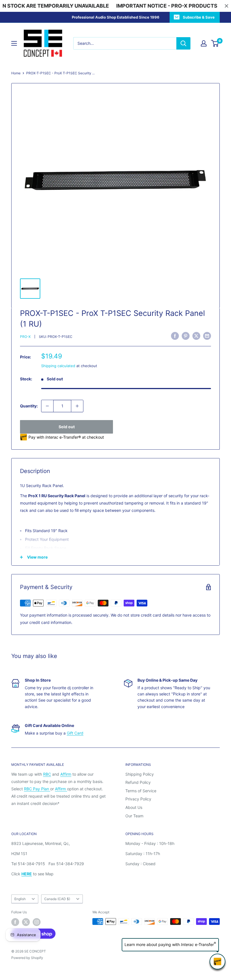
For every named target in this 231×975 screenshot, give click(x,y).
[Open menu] (14, 43)
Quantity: (29, 405)
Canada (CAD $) (57, 899)
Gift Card (75, 733)
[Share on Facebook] (175, 336)
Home (16, 73)
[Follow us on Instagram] (37, 922)
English (20, 899)
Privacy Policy (138, 798)
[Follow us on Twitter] (26, 922)
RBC (47, 774)
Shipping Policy (139, 774)
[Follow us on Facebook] (15, 922)
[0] (215, 43)
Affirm (65, 774)
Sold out (67, 426)
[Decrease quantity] (47, 406)
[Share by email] (207, 336)
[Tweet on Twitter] (196, 336)
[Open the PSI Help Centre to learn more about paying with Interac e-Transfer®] (217, 961)
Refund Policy (138, 782)
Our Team (134, 815)
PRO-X (25, 336)
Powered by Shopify (27, 958)
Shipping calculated (58, 365)
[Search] (183, 43)
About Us (133, 807)
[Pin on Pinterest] (186, 336)
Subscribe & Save (199, 17)
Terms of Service (140, 790)
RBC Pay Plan (37, 788)
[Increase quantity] (77, 406)
